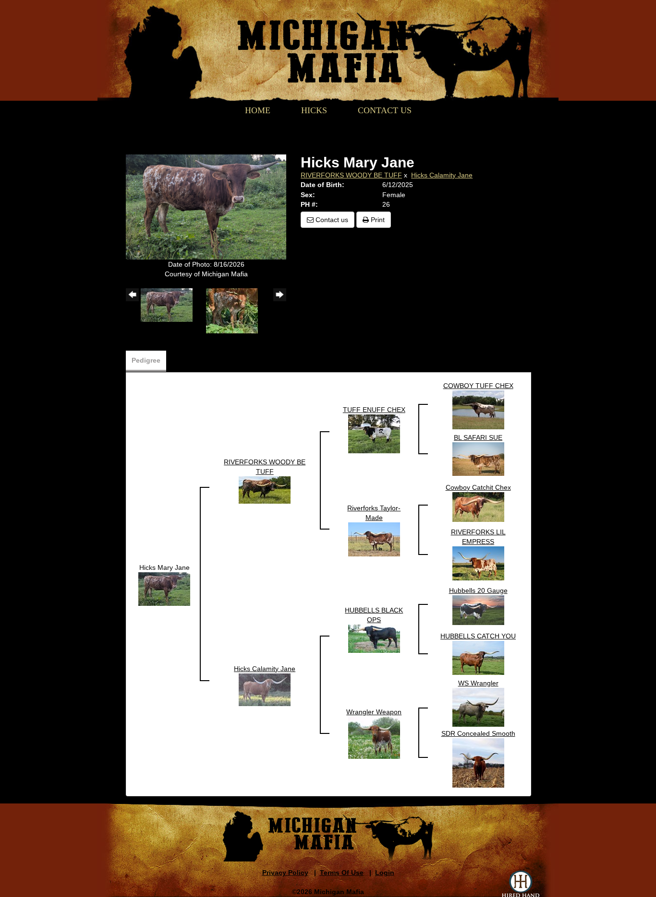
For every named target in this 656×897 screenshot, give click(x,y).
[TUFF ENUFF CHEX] (374, 433)
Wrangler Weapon (373, 712)
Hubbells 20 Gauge (478, 590)
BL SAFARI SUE (478, 437)
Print (377, 220)
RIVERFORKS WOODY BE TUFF (351, 175)
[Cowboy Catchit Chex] (478, 506)
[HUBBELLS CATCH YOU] (478, 657)
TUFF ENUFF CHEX (374, 409)
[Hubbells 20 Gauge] (478, 609)
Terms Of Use (342, 872)
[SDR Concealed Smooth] (478, 762)
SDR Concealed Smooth (478, 733)
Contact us (331, 220)
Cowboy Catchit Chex (478, 487)
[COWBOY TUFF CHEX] (478, 409)
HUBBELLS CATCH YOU (478, 636)
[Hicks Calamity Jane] (265, 689)
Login (384, 872)
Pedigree (146, 360)
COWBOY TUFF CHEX (478, 385)
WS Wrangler (478, 683)
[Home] (322, 41)
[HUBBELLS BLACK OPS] (374, 638)
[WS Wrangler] (478, 706)
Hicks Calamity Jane (442, 175)
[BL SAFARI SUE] (478, 458)
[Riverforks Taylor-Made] (374, 539)
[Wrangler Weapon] (374, 737)
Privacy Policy (285, 872)
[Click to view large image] (206, 206)
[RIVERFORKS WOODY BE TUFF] (265, 489)
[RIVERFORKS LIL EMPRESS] (478, 563)
